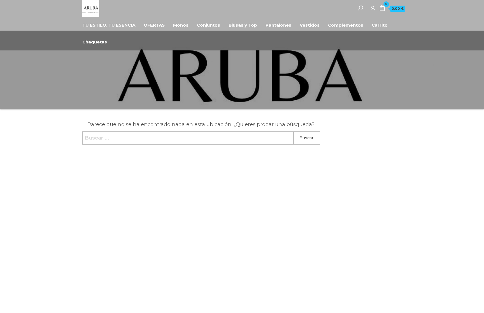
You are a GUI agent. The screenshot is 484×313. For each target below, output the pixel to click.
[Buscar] (360, 7)
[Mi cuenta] (373, 7)
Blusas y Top (243, 25)
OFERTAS (154, 25)
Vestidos (310, 25)
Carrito (380, 25)
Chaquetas (94, 42)
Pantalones (278, 25)
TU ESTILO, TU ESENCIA (108, 25)
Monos (181, 25)
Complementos (345, 25)
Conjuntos (208, 25)
